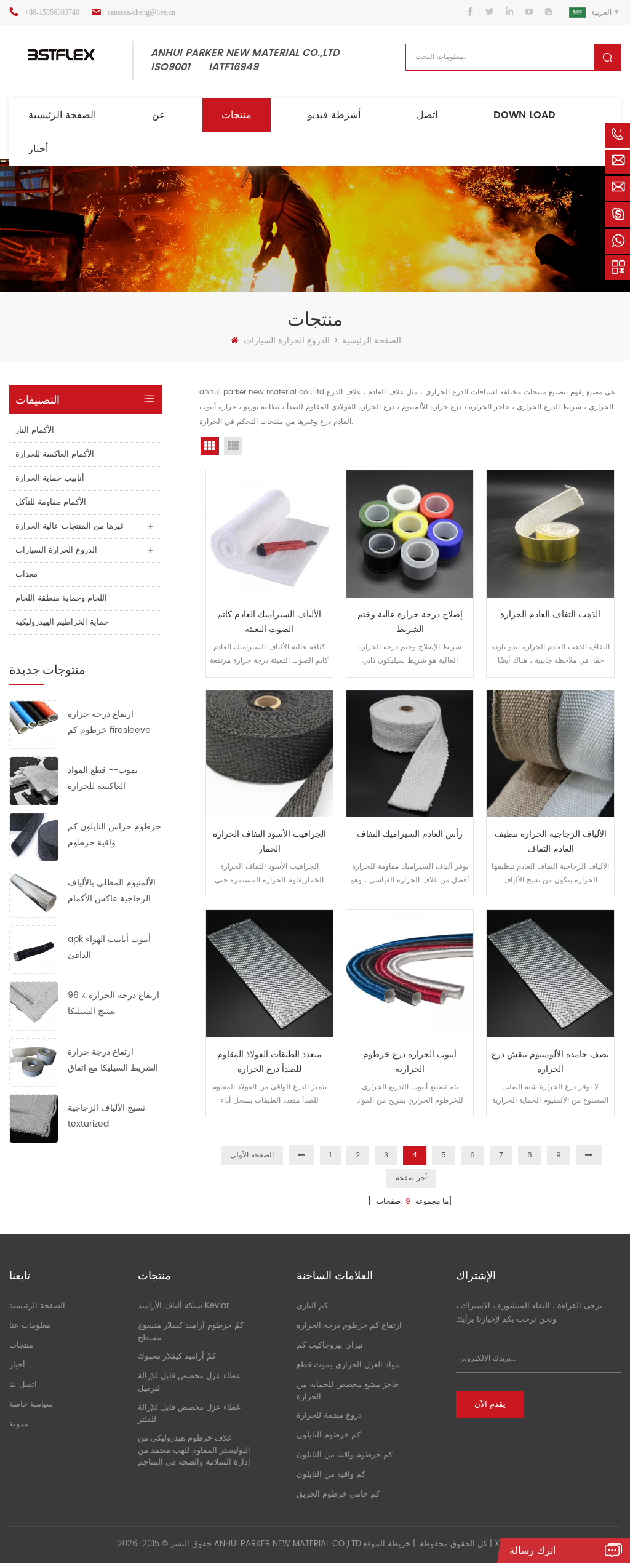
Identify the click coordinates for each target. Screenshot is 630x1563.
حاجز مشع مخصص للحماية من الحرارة (348, 1391)
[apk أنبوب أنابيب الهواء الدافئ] (34, 949)
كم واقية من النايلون (331, 1474)
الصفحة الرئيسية (62, 115)
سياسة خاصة (31, 1404)
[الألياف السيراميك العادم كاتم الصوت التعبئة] (269, 533)
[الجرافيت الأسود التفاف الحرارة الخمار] (269, 753)
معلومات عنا (29, 1325)
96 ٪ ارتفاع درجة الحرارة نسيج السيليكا (113, 1003)
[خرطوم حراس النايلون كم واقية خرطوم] (34, 836)
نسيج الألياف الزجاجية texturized (106, 1116)
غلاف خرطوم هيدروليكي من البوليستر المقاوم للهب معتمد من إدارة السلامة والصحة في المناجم (194, 1450)
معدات (26, 574)
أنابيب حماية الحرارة (49, 478)
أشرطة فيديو (334, 115)
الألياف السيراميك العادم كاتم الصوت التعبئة (269, 621)
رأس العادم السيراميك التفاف (410, 834)
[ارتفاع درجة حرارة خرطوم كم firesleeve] (34, 724)
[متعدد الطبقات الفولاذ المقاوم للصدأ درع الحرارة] (269, 973)
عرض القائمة (233, 446)
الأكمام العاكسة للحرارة (54, 454)
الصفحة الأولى (252, 1155)
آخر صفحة (411, 1178)
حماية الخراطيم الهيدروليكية (62, 622)
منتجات (236, 115)
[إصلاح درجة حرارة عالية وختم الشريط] (409, 533)
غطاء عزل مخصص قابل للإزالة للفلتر (189, 1413)
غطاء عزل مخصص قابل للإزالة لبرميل (189, 1382)
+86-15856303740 (52, 12)
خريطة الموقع (386, 1544)
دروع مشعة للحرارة (329, 1415)
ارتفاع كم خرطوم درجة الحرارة (349, 1325)
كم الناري (312, 1306)
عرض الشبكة (210, 446)
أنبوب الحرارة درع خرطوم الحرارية (410, 1061)
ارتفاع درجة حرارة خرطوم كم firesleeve (109, 722)
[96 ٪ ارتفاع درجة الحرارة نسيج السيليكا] (34, 1006)
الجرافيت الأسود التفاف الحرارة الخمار (269, 841)
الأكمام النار (34, 430)
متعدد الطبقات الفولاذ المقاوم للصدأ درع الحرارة (269, 1061)
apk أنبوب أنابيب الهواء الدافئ (109, 947)
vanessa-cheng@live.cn (141, 12)
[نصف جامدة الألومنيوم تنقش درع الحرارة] (550, 973)
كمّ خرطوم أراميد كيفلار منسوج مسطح (191, 1332)
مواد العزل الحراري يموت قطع (348, 1365)
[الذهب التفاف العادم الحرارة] (550, 533)
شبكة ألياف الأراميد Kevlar (183, 1306)
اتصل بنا (23, 1384)
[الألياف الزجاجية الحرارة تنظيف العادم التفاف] (550, 753)
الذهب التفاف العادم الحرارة (550, 614)
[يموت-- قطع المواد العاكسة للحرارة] (34, 781)
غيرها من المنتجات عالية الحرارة (69, 526)
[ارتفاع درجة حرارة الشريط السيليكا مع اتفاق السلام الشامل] (34, 1062)
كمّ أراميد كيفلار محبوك (177, 1356)
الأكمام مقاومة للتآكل (50, 502)
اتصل (427, 115)
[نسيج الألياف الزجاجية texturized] (34, 1118)
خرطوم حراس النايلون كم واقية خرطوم (114, 835)
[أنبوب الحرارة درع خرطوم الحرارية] (409, 973)
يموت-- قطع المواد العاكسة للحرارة (103, 778)
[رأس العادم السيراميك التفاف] (409, 753)
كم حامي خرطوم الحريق (338, 1494)
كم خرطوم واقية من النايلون (345, 1455)
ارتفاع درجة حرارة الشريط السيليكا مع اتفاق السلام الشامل (113, 1060)
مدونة (18, 1424)
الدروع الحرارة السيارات (287, 341)
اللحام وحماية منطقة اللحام (61, 598)
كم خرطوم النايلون (329, 1435)
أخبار (38, 149)
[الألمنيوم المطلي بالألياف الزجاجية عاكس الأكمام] (34, 893)
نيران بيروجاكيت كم (330, 1345)
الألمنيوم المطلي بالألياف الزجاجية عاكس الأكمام (112, 891)
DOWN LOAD (524, 115)
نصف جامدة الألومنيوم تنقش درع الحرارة (550, 1061)
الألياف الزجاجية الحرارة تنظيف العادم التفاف (551, 841)
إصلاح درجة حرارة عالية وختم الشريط (410, 621)
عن (158, 115)
